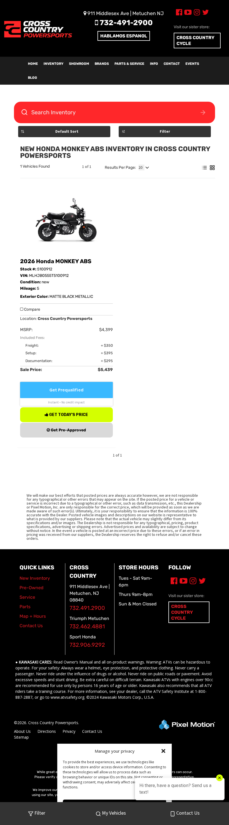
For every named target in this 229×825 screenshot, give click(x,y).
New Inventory (35, 578)
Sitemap (21, 737)
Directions (46, 731)
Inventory (53, 64)
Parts (25, 606)
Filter (165, 131)
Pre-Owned (32, 587)
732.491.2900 (87, 608)
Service (27, 597)
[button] (163, 751)
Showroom (79, 64)
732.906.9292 (87, 645)
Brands (102, 64)
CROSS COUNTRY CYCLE (195, 40)
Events (192, 64)
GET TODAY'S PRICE (68, 414)
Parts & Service (129, 64)
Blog (32, 78)
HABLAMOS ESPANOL (123, 36)
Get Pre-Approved (68, 430)
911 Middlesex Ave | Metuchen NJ (125, 13)
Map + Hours (33, 616)
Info (154, 64)
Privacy (69, 731)
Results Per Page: (120, 168)
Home (33, 64)
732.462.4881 (87, 626)
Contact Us (92, 731)
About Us (22, 731)
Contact (172, 64)
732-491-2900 (125, 22)
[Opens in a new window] (178, 13)
